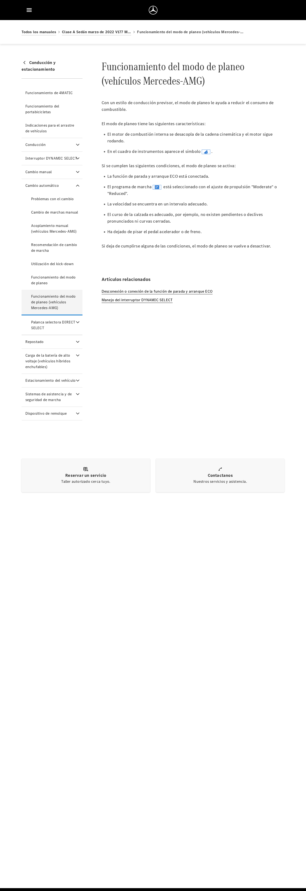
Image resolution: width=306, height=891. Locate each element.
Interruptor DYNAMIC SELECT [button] (51, 158)
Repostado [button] (34, 341)
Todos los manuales (39, 31)
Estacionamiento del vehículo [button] (50, 380)
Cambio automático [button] (42, 185)
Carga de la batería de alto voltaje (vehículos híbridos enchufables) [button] (47, 361)
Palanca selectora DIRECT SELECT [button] (53, 325)
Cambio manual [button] (38, 171)
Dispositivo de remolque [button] (46, 413)
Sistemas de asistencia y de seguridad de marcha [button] (48, 397)
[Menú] (29, 10)
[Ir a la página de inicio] (153, 10)
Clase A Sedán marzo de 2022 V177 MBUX (96, 31)
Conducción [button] (35, 144)
